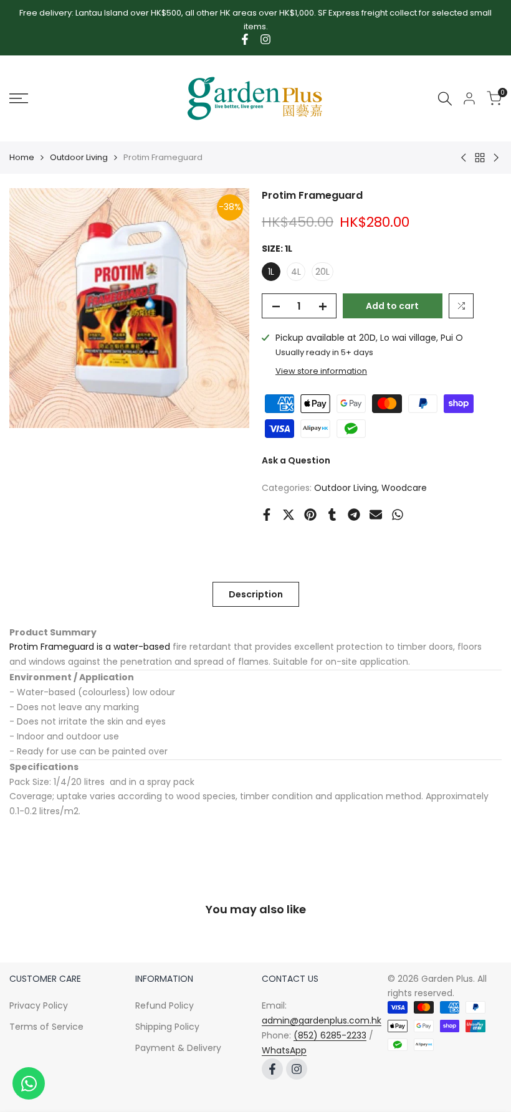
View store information (321, 371)
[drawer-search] (445, 99)
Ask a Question (296, 460)
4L (296, 271)
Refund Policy (164, 1005)
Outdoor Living (79, 157)
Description (256, 594)
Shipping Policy (167, 1026)
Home (21, 157)
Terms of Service (46, 1026)
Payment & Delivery (178, 1048)
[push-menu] (18, 98)
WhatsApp (284, 1050)
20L (322, 271)
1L (271, 271)
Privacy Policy (38, 1005)
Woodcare (404, 488)
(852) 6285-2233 (330, 1035)
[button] (461, 305)
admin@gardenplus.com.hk (321, 1020)
